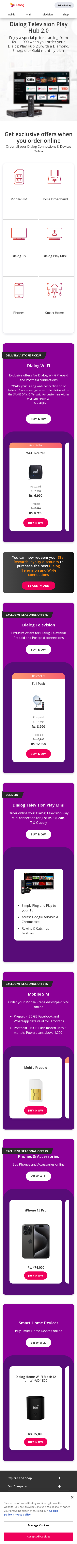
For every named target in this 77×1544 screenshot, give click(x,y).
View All (38, 1176)
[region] (38, 1518)
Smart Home (54, 313)
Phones (18, 313)
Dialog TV (19, 256)
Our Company (17, 1486)
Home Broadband (54, 199)
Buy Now (38, 419)
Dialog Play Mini (55, 256)
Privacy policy (22, 1514)
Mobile (11, 14)
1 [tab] (38, 116)
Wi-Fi (28, 14)
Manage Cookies (38, 1525)
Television (47, 14)
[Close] (72, 1497)
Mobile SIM (18, 199)
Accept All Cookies (38, 1536)
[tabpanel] (38, 69)
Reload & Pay (64, 5)
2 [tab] (41, 116)
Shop (66, 14)
